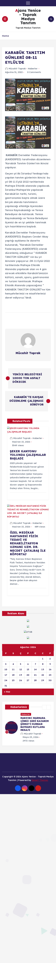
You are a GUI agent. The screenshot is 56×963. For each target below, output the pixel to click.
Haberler (32, 68)
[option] (28, 727)
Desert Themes (40, 780)
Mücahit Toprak (17, 68)
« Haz (7, 691)
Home (5, 35)
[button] (44, 707)
